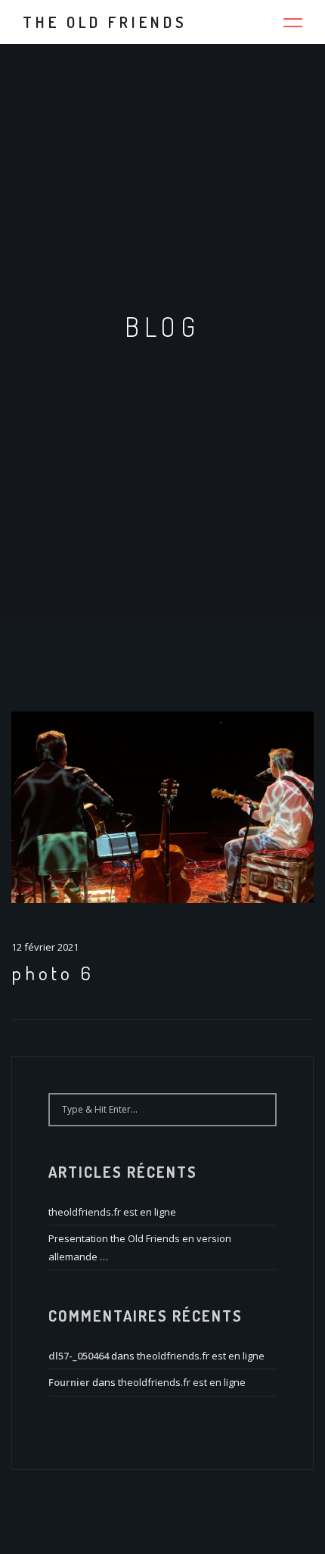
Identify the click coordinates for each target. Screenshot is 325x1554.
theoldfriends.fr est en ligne (112, 1212)
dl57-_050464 (78, 1355)
